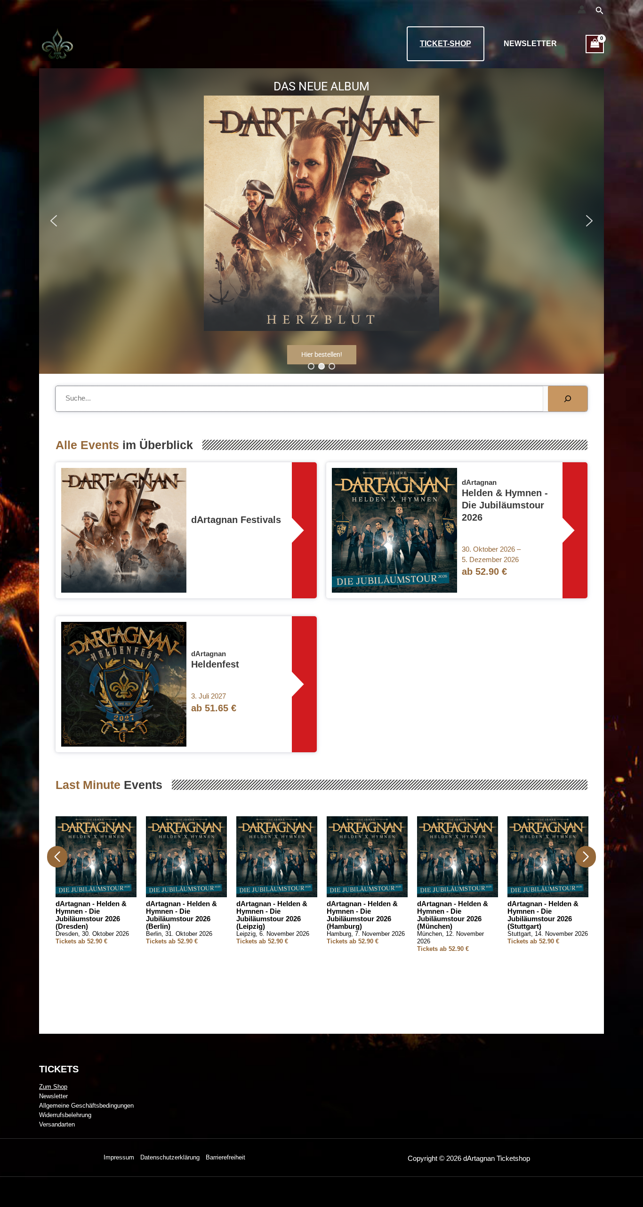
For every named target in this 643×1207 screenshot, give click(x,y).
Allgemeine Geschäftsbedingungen (86, 1105)
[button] (599, 11)
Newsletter (530, 44)
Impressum (119, 1157)
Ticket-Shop (445, 44)
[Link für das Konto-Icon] (582, 9)
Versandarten (57, 1124)
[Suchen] (567, 398)
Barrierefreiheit (225, 1157)
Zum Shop (53, 1086)
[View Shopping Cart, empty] (595, 44)
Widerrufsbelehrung (65, 1114)
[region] (321, 221)
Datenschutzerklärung (170, 1157)
